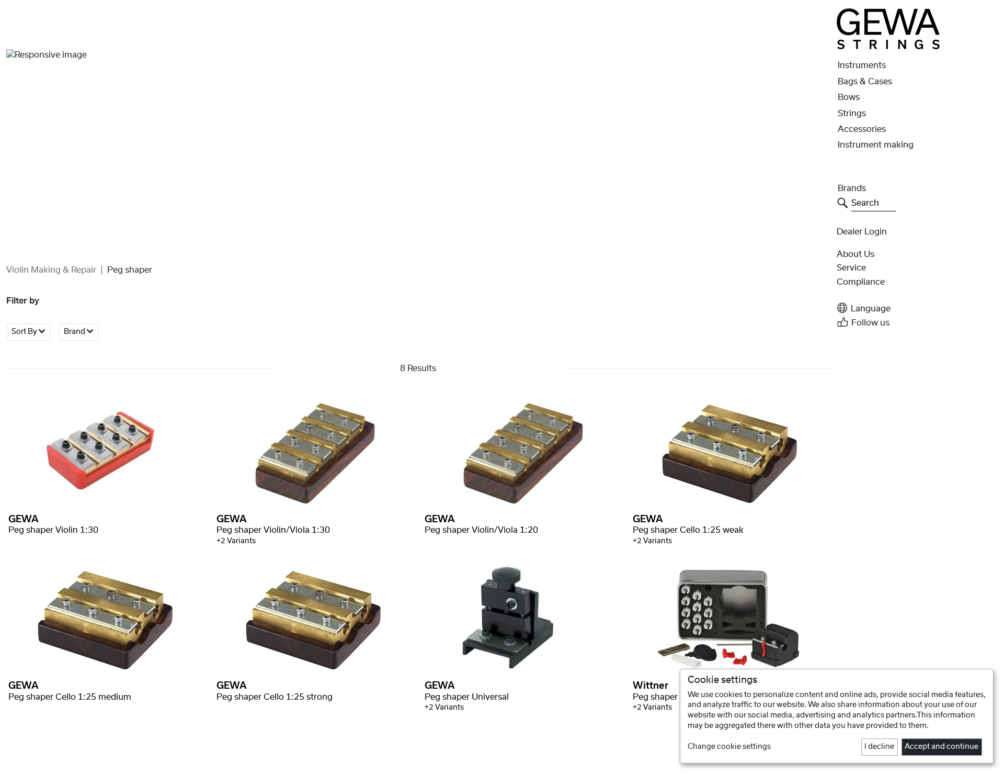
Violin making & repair (51, 270)
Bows (849, 97)
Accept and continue (941, 746)
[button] (917, 308)
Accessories (862, 129)
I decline (879, 746)
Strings (852, 113)
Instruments (862, 65)
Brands (852, 188)
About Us (855, 254)
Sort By (25, 331)
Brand (75, 331)
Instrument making (876, 145)
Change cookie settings (729, 746)
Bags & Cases (865, 81)
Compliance (861, 282)
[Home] (888, 29)
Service (851, 268)
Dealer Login (862, 232)
